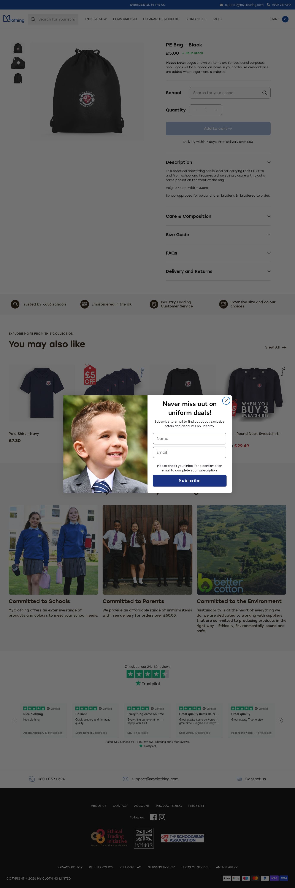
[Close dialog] (226, 400)
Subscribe (190, 481)
